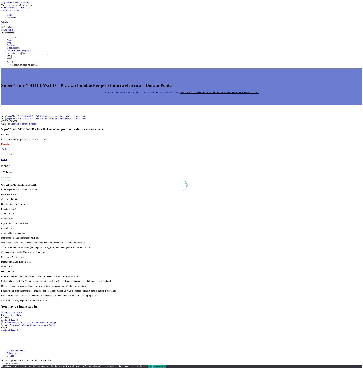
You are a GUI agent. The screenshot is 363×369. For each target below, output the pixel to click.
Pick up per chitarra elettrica (23, 124)
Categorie (11, 45)
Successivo (6, 180)
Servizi (10, 40)
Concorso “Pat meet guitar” (19, 50)
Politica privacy (14, 353)
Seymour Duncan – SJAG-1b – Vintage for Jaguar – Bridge (28, 325)
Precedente (6, 177)
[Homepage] (7, 28)
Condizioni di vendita (16, 350)
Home (9, 15)
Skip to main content (10, 2)
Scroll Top (24, 2)
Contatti (10, 356)
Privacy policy (159, 366)
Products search (14, 53)
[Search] (9, 57)
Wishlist (4, 22)
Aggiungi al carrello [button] (10, 320)
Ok (150, 366)
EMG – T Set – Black (11, 315)
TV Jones (5, 149)
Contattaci (11, 17)
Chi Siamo (11, 37)
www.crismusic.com (10, 10)
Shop (9, 43)
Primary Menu (8, 33)
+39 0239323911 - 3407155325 (15, 7)
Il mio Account (13, 48)
